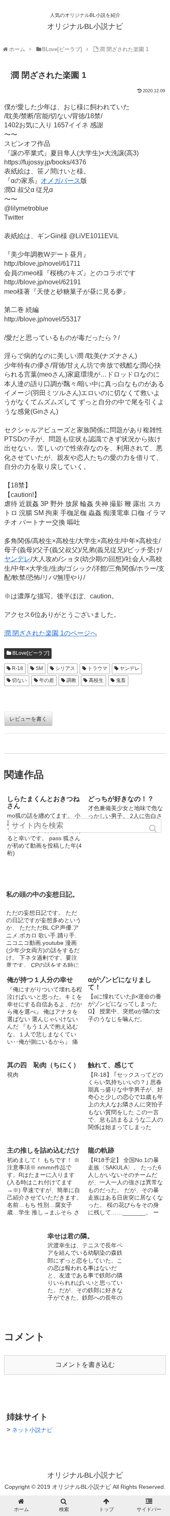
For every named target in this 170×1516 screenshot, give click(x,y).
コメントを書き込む (85, 1364)
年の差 (46, 680)
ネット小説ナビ (32, 1430)
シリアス (65, 668)
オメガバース (60, 180)
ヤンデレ (17, 558)
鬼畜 (121, 680)
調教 (71, 680)
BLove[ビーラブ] (30, 653)
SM (39, 668)
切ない (19, 680)
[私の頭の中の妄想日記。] (85, 873)
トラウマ (97, 668)
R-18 (17, 668)
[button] (153, 828)
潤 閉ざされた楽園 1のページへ (50, 633)
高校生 (96, 680)
